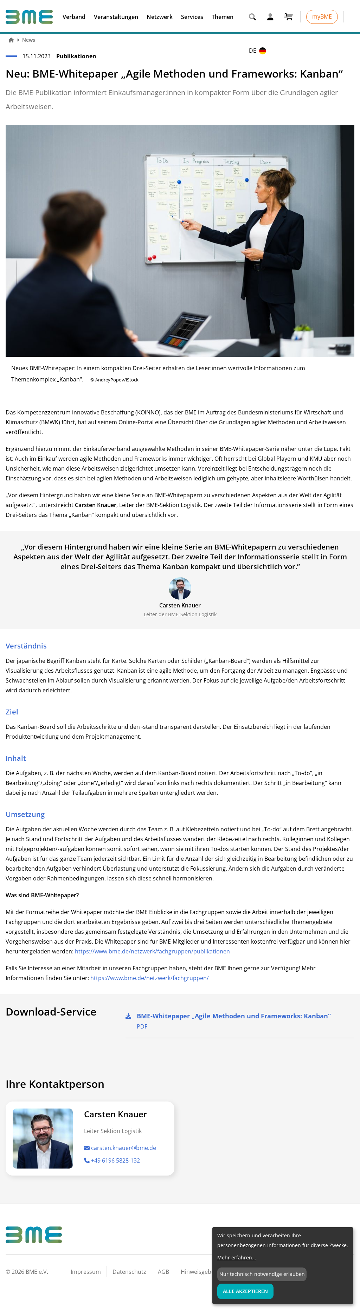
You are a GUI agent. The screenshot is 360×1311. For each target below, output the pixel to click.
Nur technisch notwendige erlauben (262, 1274)
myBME (322, 16)
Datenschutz (129, 1272)
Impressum (86, 1272)
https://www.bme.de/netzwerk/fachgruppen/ (149, 978)
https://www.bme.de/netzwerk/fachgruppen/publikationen (152, 951)
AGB (163, 1272)
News (28, 39)
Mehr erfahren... (236, 1257)
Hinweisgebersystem (208, 1272)
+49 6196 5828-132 (115, 1160)
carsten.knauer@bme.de (123, 1148)
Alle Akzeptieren (245, 1291)
